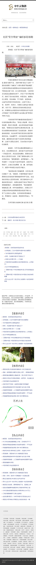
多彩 (15, 232)
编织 (12, 232)
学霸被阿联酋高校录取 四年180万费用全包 (15, 396)
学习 (29, 234)
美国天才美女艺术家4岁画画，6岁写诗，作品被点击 (18, 378)
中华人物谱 (29, 560)
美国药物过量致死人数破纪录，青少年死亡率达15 (18, 375)
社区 (4, 232)
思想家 (11, 234)
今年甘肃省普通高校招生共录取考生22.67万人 (16, 490)
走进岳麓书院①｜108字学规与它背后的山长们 (17, 496)
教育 (4, 234)
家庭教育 (25, 234)
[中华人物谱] (18, 7)
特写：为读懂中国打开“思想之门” (15, 256)
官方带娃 (8, 232)
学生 (18, 234)
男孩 (19, 236)
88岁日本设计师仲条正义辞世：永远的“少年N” (17, 450)
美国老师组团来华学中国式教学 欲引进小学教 (16, 387)
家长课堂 (15, 236)
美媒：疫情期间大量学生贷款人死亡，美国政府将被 (18, 372)
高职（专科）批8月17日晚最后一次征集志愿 (16, 476)
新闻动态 (15, 27)
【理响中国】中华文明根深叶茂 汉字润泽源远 (16, 338)
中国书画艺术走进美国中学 (11, 381)
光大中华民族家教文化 (12, 267)
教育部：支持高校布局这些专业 (14, 248)
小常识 (10, 236)
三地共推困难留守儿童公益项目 (12, 493)
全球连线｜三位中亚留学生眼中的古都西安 (18, 250)
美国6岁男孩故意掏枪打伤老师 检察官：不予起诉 (17, 393)
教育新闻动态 (24, 27)
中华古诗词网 (25, 46)
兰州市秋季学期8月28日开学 (16, 217)
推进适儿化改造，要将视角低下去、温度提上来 (17, 484)
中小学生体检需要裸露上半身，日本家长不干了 (17, 442)
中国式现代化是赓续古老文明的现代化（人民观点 (17, 332)
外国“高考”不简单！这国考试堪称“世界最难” (16, 384)
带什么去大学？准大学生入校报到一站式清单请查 (17, 343)
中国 (28, 232)
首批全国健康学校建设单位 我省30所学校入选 (16, 487)
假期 (18, 232)
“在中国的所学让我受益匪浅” (13, 253)
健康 (25, 236)
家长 (7, 234)
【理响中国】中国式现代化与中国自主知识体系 (17, 340)
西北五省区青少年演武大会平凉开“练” (14, 479)
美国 (22, 236)
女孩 (6, 236)
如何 (21, 234)
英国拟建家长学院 (8, 462)
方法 (28, 236)
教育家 (31, 232)
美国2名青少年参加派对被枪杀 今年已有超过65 (17, 369)
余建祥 (24, 232)
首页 (10, 27)
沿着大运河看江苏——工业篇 (14, 259)
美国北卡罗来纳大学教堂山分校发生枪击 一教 (16, 499)
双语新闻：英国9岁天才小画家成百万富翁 (15, 453)
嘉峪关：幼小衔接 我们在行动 (17, 220)
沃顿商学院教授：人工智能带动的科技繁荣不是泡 (17, 390)
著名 (15, 234)
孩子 (21, 232)
